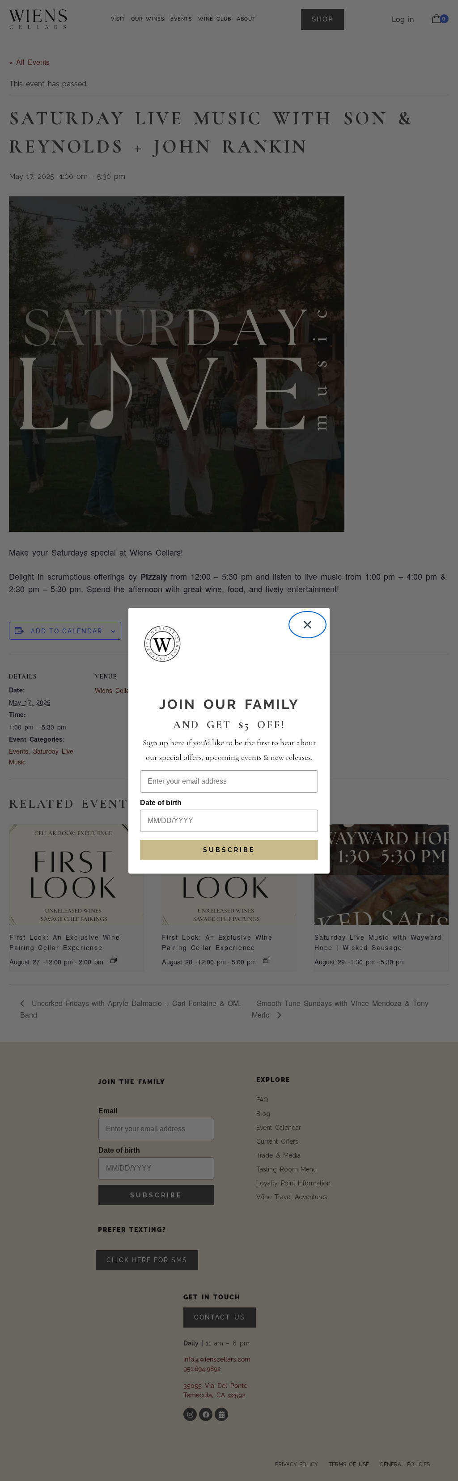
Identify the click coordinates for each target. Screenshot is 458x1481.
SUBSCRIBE (229, 849)
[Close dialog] (307, 624)
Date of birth (161, 802)
